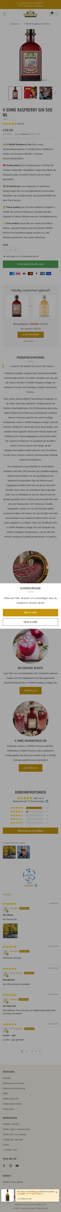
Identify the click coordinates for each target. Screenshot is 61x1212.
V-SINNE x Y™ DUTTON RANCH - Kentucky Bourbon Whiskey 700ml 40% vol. (31, 1194)
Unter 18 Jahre (30, 622)
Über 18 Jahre (30, 612)
